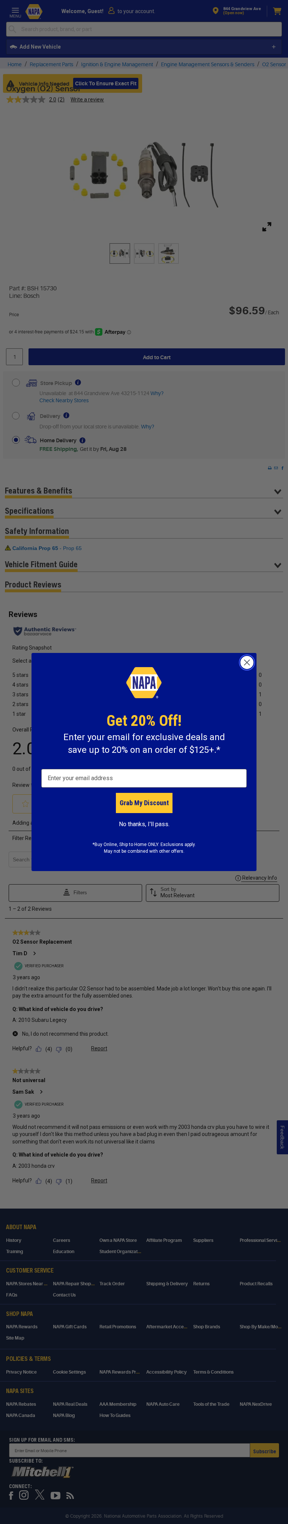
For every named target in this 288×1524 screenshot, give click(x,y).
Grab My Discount (144, 803)
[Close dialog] (247, 662)
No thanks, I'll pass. (144, 824)
